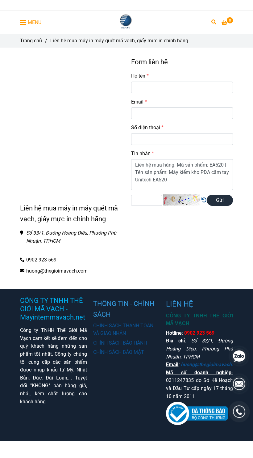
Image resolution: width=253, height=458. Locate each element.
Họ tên (138, 76)
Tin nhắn (141, 153)
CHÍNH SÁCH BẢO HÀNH (120, 343)
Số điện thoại (145, 127)
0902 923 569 (41, 260)
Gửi (220, 200)
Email (137, 102)
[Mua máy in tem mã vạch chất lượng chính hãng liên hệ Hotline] (203, 200)
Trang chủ (31, 41)
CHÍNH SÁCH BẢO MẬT (118, 352)
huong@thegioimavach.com (57, 271)
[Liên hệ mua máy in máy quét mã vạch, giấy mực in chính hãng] (127, 22)
